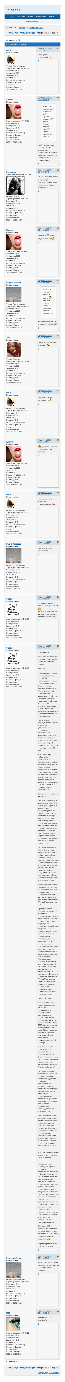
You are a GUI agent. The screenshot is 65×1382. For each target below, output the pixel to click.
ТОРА (8, 338)
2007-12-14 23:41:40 (45, 598)
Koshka (9, 100)
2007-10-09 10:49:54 (45, 336)
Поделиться (42, 48)
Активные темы (32, 21)
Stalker (9, 599)
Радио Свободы (13, 283)
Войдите (22, 28)
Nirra (8, 50)
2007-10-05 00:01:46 (45, 281)
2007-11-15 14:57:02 (45, 493)
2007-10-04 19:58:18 (45, 229)
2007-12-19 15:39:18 (45, 1257)
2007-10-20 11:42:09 (45, 441)
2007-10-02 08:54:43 (45, 171)
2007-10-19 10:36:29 (45, 391)
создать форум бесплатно (48, 1373)
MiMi (8, 1313)
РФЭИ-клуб (13, 33)
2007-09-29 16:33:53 (45, 49)
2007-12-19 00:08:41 (45, 647)
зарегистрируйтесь (36, 28)
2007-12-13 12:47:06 (45, 543)
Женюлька (11, 172)
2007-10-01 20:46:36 (45, 99)
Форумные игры (27, 33)
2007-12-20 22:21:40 (45, 1312)
